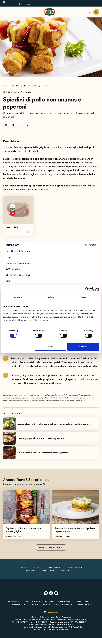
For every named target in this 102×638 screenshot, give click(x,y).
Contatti (34, 604)
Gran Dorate (47, 570)
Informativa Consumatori (57, 601)
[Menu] (5, 12)
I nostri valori (24, 4)
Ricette (6, 86)
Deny (50, 347)
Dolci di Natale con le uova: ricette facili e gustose (43, 452)
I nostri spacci (17, 604)
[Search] (89, 12)
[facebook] (6, 125)
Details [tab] (51, 297)
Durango (65, 570)
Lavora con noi (82, 601)
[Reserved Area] (96, 12)
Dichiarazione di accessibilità (57, 604)
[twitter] (13, 125)
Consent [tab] (18, 297)
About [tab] (84, 297)
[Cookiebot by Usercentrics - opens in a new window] (87, 289)
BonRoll (37, 567)
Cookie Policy (14, 601)
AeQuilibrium (55, 567)
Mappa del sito (84, 604)
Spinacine (29, 570)
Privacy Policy (33, 601)
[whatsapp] (27, 125)
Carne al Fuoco (76, 567)
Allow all (83, 347)
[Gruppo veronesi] (51, 613)
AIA (12, 567)
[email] (20, 125)
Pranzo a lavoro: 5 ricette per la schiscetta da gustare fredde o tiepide (53, 424)
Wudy (23, 567)
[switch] (38, 336)
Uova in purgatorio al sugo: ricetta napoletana (40, 438)
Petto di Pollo (12, 227)
